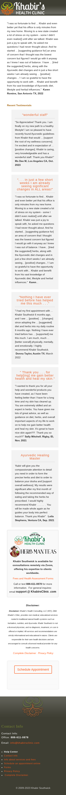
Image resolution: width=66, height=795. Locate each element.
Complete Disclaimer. (24, 653)
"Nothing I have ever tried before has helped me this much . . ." (35, 300)
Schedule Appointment (33, 669)
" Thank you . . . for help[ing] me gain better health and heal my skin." (35, 375)
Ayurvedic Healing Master (35, 457)
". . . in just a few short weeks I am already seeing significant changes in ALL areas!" (35, 184)
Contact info (11, 755)
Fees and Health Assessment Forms (33, 578)
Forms (7, 767)
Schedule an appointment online (22, 763)
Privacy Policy (45, 653)
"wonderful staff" (35, 115)
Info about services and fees (20, 759)
